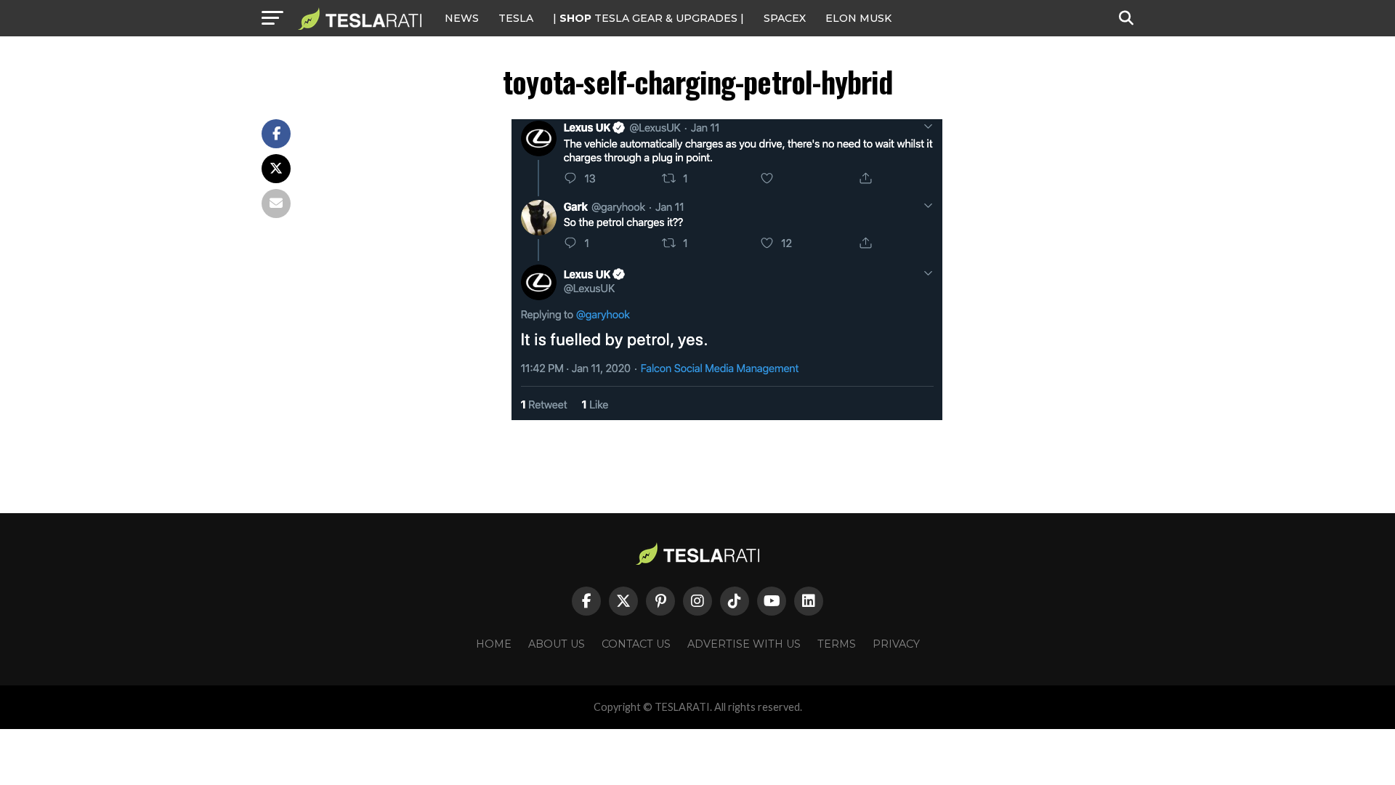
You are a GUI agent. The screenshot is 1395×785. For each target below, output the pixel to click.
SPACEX (785, 18)
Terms (836, 644)
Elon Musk (858, 18)
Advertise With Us (744, 644)
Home (494, 644)
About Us (556, 644)
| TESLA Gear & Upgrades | (648, 18)
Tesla (515, 18)
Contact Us (636, 644)
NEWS (462, 18)
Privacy (896, 644)
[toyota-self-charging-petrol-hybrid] (727, 416)
